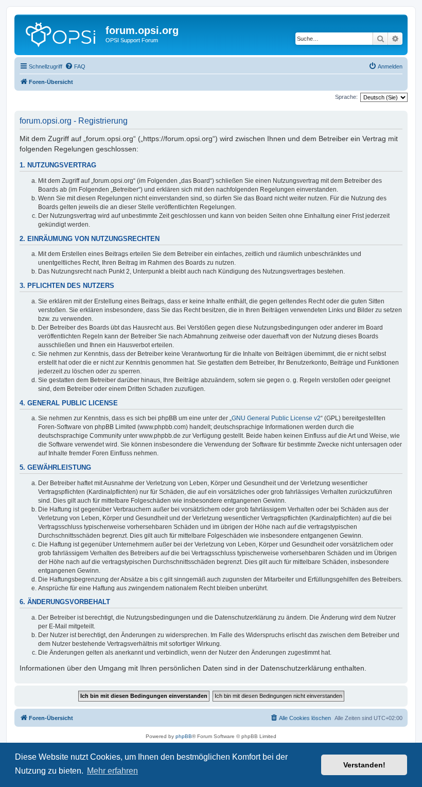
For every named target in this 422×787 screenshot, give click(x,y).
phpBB (183, 736)
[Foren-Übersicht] (61, 33)
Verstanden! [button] (364, 765)
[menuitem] (75, 66)
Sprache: (346, 97)
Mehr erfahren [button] (112, 770)
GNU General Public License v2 (276, 418)
